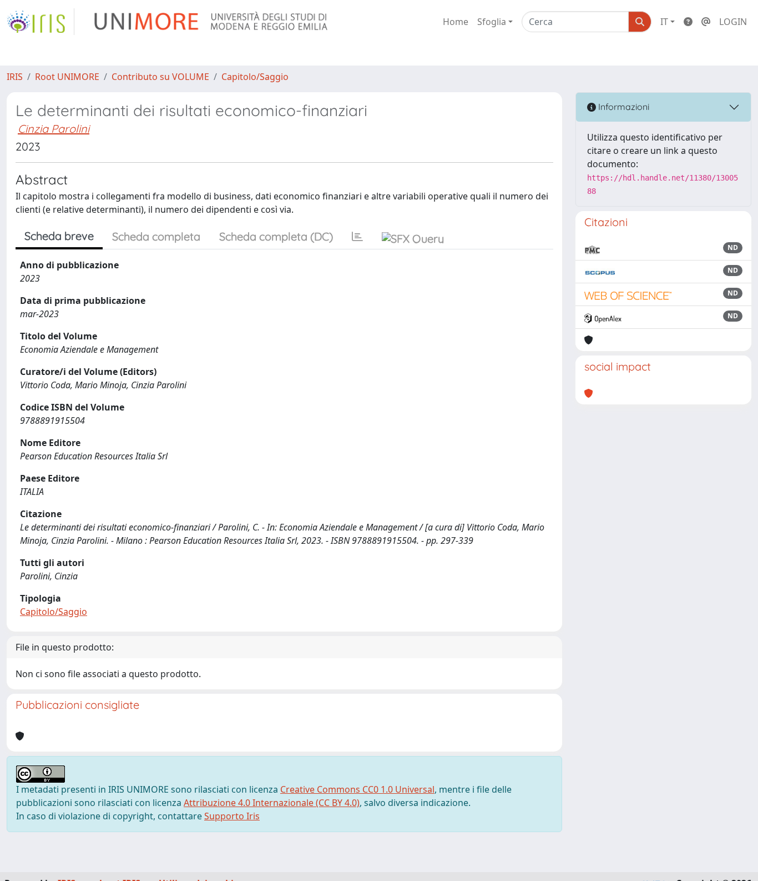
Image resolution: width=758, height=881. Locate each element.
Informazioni (622, 106)
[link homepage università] (211, 21)
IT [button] (664, 22)
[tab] (357, 236)
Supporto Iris (232, 816)
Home (455, 22)
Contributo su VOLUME (160, 77)
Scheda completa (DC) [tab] (276, 236)
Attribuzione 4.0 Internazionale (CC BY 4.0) (272, 803)
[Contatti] (706, 22)
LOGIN (733, 22)
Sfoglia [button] (491, 22)
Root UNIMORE (67, 77)
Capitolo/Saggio (255, 77)
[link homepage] (40, 21)
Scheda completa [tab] (156, 236)
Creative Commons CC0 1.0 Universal (357, 789)
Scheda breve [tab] (59, 236)
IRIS (15, 77)
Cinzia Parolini (53, 129)
